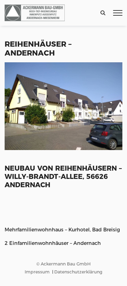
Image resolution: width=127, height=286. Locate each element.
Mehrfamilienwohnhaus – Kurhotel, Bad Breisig (62, 230)
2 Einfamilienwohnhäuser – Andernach (53, 243)
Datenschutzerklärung (78, 272)
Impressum (37, 272)
